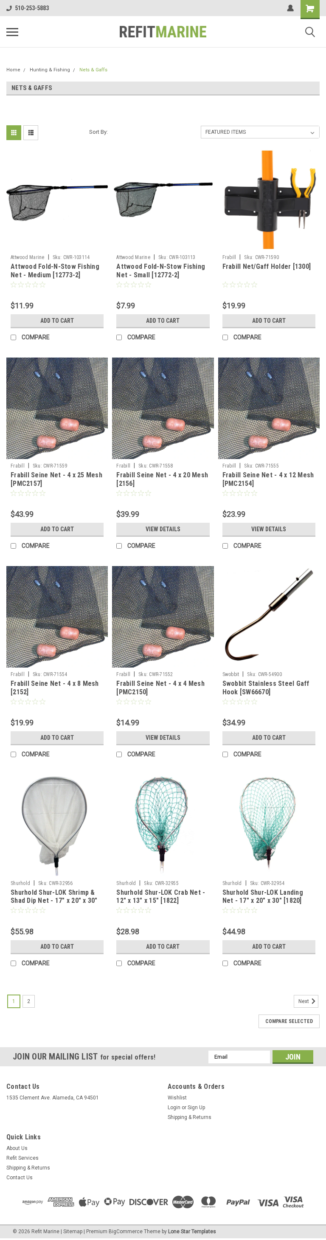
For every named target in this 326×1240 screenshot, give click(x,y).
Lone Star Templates (192, 1231)
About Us (17, 1148)
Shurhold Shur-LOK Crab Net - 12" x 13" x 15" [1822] (160, 896)
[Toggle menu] (12, 32)
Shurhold (20, 883)
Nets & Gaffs (93, 70)
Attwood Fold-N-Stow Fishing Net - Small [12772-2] (160, 270)
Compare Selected (289, 1021)
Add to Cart (57, 320)
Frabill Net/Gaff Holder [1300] (266, 266)
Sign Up (196, 1107)
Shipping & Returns (189, 1117)
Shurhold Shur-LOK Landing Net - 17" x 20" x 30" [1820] (262, 896)
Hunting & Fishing (50, 70)
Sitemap (72, 1231)
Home (13, 70)
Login (174, 1107)
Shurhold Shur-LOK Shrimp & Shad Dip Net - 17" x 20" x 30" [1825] (54, 900)
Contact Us (19, 1178)
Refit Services (22, 1158)
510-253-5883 (32, 8)
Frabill (229, 257)
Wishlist (177, 1098)
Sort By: (98, 132)
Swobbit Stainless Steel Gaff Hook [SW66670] (265, 687)
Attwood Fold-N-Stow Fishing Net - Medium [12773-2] (55, 270)
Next (304, 1001)
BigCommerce (126, 1231)
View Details (163, 529)
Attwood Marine (28, 257)
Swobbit (230, 674)
